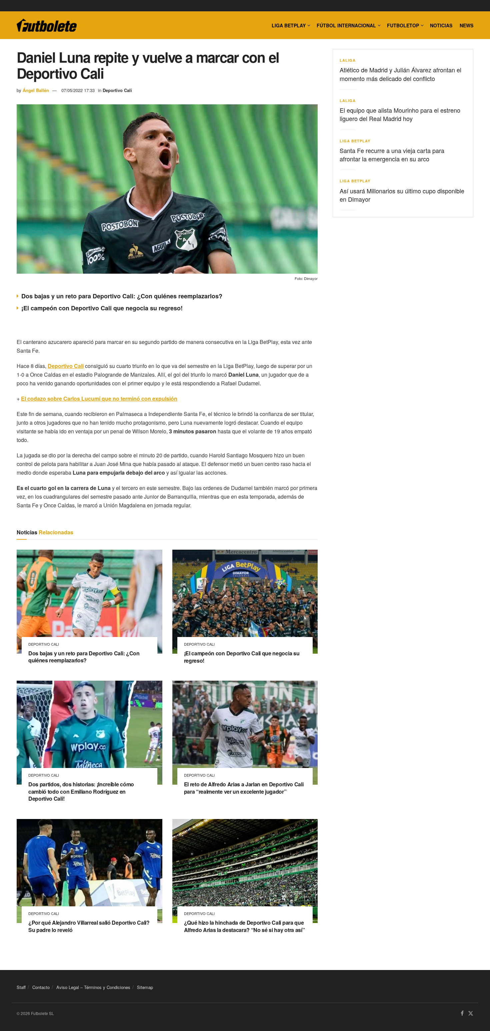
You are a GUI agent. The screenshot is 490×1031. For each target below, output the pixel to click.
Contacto (41, 987)
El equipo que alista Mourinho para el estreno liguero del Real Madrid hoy (400, 114)
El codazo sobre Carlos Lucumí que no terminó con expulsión (99, 398)
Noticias (441, 25)
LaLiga (348, 60)
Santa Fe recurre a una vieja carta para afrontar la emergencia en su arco (392, 154)
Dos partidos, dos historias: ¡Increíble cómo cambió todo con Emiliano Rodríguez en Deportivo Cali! (81, 791)
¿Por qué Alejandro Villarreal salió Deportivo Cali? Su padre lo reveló (89, 926)
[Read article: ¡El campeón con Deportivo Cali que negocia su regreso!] (245, 602)
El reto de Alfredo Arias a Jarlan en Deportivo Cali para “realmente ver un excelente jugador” (244, 787)
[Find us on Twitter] (470, 1013)
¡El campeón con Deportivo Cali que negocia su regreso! (102, 308)
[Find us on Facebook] (462, 1013)
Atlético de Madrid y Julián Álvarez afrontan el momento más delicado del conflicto (400, 73)
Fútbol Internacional (346, 25)
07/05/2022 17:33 (78, 90)
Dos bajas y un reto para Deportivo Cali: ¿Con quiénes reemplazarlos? (121, 296)
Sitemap (145, 987)
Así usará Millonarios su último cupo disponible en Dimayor (402, 194)
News (466, 25)
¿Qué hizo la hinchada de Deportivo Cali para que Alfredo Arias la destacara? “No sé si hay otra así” (244, 926)
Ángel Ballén (36, 90)
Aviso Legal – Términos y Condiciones (93, 987)
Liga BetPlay (355, 140)
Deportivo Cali (117, 90)
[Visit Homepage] (47, 25)
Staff (21, 987)
